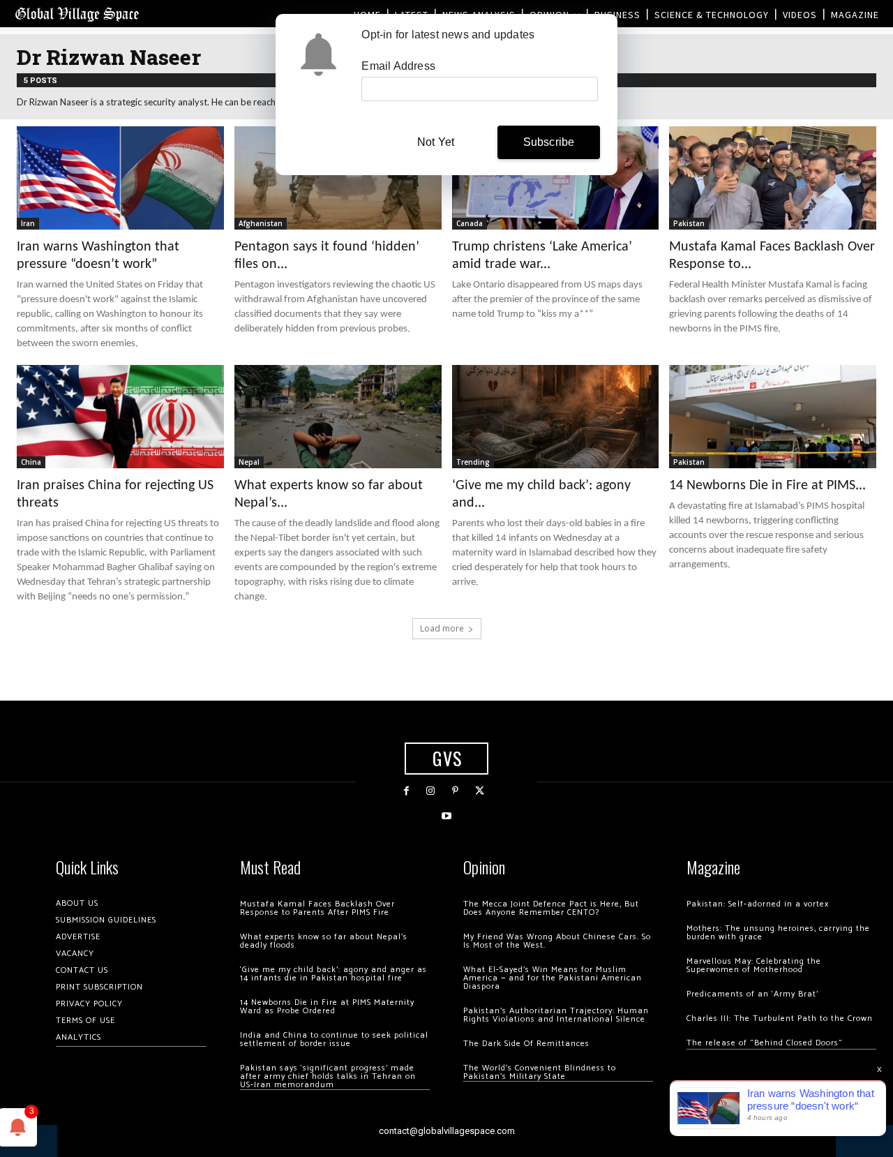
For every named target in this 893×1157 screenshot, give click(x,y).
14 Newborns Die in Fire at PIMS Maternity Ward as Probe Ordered (327, 1006)
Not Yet (435, 142)
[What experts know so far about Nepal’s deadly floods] (338, 416)
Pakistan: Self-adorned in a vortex (757, 904)
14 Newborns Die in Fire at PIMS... (767, 486)
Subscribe (549, 142)
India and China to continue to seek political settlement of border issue (334, 1039)
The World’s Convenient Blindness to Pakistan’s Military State (539, 1072)
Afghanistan (261, 223)
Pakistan (689, 223)
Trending (473, 462)
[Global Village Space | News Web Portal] (77, 13)
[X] (479, 791)
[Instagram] (431, 791)
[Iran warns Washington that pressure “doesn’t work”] (120, 178)
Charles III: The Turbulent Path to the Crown (779, 1018)
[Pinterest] (455, 791)
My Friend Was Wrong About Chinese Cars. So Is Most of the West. (557, 941)
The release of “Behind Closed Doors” (764, 1043)
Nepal (249, 462)
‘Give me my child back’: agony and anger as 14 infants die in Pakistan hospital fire (333, 974)
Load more (442, 628)
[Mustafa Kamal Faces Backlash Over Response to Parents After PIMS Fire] (772, 178)
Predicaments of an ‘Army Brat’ (752, 994)
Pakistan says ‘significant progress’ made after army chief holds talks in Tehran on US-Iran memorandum (328, 1076)
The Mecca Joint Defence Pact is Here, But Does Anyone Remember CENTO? (551, 908)
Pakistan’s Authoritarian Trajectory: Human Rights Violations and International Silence (556, 1015)
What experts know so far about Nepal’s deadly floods (323, 941)
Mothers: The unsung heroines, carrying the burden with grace (778, 932)
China (31, 462)
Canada (469, 223)
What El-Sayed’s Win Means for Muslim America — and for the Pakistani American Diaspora (552, 978)
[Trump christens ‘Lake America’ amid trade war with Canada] (555, 178)
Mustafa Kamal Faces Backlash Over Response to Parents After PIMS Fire (317, 908)
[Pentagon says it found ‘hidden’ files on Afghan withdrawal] (338, 178)
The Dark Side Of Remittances (526, 1043)
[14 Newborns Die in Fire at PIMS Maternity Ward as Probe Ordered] (772, 416)
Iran (28, 223)
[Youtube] (446, 816)
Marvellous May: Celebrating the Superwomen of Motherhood (753, 965)
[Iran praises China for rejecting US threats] (120, 416)
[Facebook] (406, 791)
